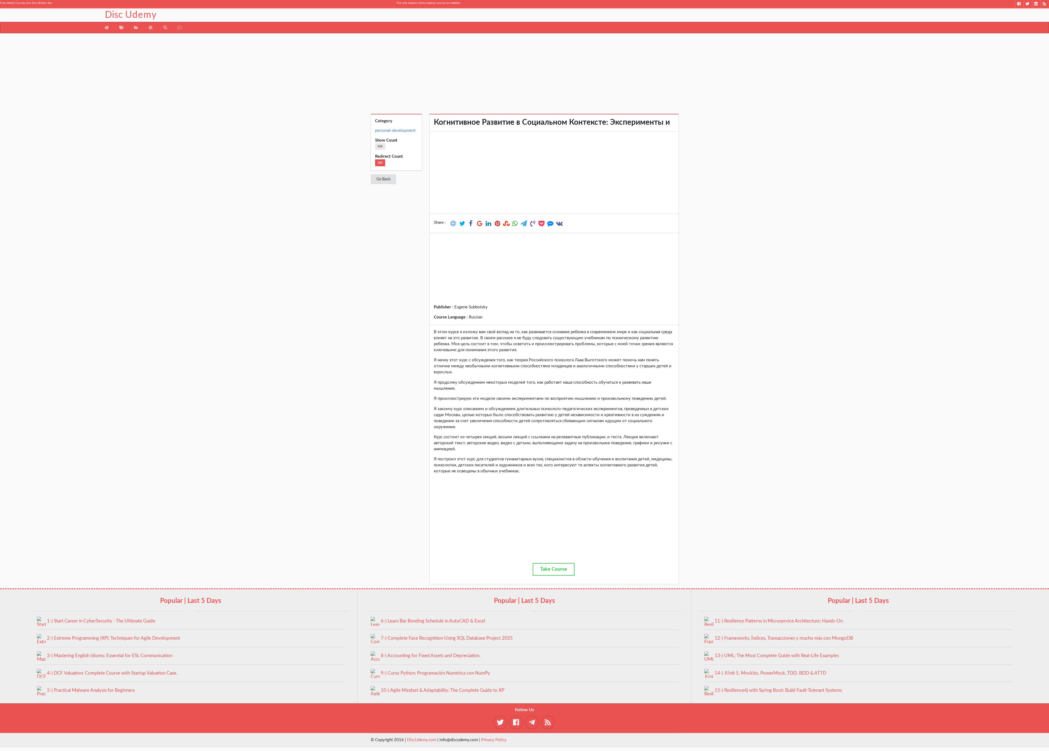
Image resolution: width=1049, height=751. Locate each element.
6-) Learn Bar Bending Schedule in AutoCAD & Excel (433, 621)
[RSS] (1045, 4)
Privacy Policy (493, 740)
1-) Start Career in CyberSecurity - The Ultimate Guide (101, 621)
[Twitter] (1028, 4)
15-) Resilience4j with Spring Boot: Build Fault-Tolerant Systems (778, 690)
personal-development (395, 131)
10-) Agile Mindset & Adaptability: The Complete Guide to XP (442, 690)
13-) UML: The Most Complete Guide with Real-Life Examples (777, 655)
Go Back (383, 179)
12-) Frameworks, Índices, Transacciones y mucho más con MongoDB (784, 638)
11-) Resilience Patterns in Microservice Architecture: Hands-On (779, 621)
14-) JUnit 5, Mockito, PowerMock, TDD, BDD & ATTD (770, 673)
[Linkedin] (1036, 4)
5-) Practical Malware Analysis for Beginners (91, 690)
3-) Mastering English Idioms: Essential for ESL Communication (109, 655)
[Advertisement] (525, 75)
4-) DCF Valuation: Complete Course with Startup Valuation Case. (112, 673)
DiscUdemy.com (421, 740)
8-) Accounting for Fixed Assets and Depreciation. (431, 655)
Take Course (553, 569)
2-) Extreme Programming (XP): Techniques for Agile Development (113, 638)
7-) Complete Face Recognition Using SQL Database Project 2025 (447, 638)
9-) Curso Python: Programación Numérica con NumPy (435, 673)
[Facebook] (1019, 4)
